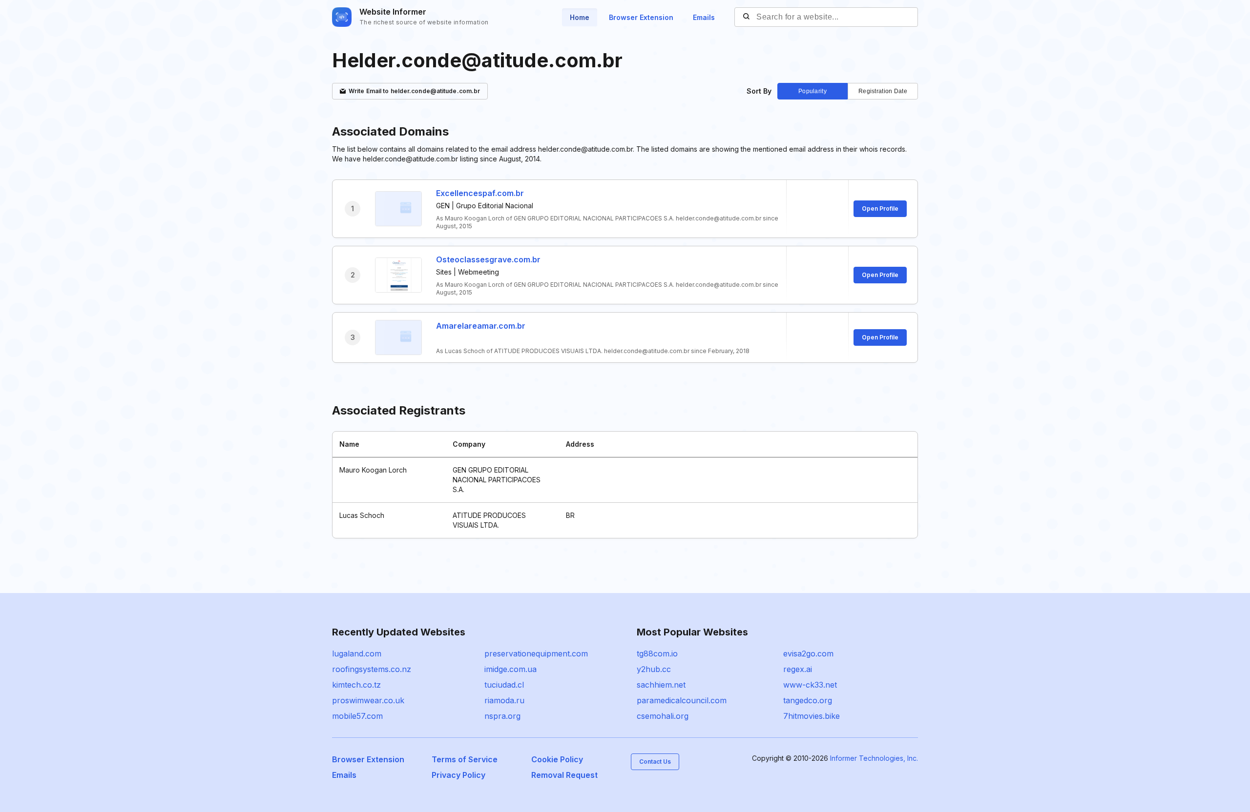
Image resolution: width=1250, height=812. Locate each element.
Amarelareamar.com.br (480, 326)
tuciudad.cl (504, 685)
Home (579, 17)
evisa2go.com (808, 653)
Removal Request (564, 775)
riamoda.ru (504, 700)
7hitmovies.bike (811, 716)
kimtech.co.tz (356, 685)
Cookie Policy (557, 759)
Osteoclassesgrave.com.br (488, 259)
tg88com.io (657, 653)
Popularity (812, 91)
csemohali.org (662, 716)
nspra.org (502, 716)
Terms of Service (465, 759)
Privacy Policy (458, 775)
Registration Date (882, 91)
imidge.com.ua (510, 669)
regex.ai (797, 669)
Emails (704, 17)
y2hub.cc (654, 669)
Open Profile (880, 208)
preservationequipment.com (536, 653)
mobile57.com (357, 716)
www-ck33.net (810, 685)
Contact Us (655, 761)
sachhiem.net (661, 685)
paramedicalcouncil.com (682, 700)
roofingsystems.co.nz (371, 669)
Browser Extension (641, 17)
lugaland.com (356, 653)
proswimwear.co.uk (368, 700)
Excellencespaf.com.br (480, 193)
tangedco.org (807, 700)
